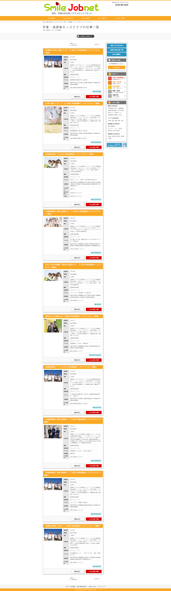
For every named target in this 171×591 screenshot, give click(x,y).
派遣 (109, 126)
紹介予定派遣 (116, 130)
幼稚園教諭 (121, 108)
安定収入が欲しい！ (117, 82)
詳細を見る (77, 96)
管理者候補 (110, 108)
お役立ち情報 (85, 18)
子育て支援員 (120, 110)
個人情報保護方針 (82, 586)
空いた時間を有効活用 (118, 91)
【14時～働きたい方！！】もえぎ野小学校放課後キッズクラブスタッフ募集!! (72, 103)
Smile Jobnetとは (68, 18)
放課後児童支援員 (112, 110)
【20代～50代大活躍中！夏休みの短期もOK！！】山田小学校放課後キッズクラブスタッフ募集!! (73, 266)
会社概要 (72, 586)
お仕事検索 (51, 18)
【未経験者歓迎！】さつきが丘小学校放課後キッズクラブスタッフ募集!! (70, 367)
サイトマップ (101, 586)
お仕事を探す (116, 67)
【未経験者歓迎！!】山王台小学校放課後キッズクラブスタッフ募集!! (69, 154)
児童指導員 (110, 114)
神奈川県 (118, 136)
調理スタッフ (118, 112)
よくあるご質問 (120, 18)
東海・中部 (120, 120)
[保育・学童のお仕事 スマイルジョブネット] (71, 8)
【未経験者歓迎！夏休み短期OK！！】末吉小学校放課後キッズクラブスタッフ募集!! (72, 420)
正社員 (120, 128)
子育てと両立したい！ (118, 87)
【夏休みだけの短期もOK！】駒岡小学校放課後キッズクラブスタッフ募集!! (71, 316)
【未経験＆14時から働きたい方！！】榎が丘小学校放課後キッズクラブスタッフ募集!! (72, 51)
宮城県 (113, 136)
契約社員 (110, 130)
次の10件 (96, 44)
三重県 (109, 138)
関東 (116, 120)
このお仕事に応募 (94, 96)
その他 (119, 114)
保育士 (115, 108)
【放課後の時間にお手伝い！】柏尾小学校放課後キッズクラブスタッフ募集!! (72, 526)
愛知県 (122, 136)
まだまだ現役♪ (116, 95)
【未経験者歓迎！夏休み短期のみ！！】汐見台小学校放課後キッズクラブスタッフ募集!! (72, 213)
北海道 (109, 120)
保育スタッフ (111, 112)
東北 (113, 120)
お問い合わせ (92, 586)
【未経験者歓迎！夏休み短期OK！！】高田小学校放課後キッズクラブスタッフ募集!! (72, 474)
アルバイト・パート (113, 128)
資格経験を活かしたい (118, 78)
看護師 (115, 114)
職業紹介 (113, 126)
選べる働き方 (102, 18)
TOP (67, 586)
